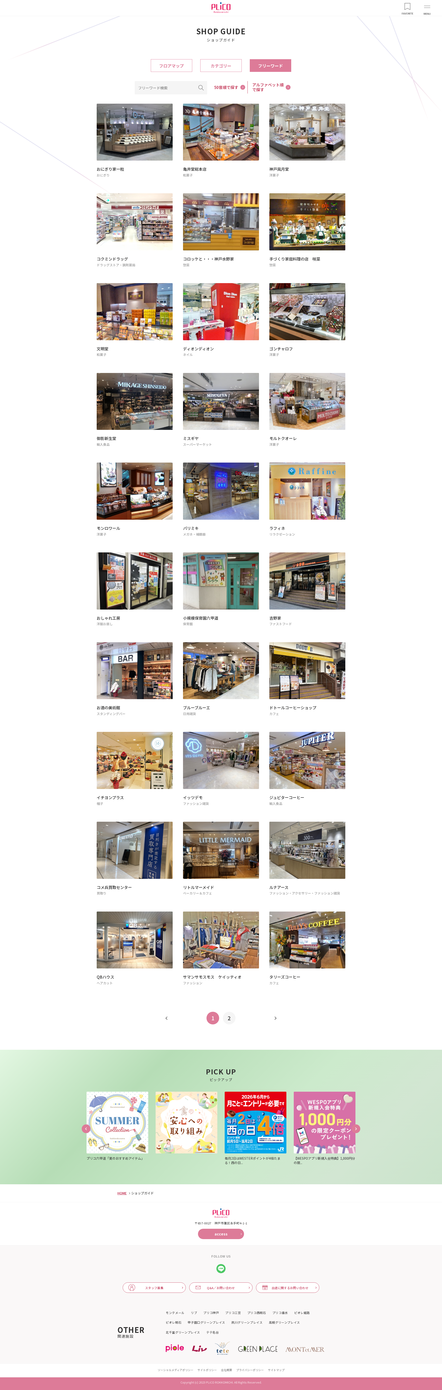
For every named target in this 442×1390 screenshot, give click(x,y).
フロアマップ (171, 66)
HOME (122, 1193)
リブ (194, 1313)
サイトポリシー (207, 1370)
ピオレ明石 (173, 1322)
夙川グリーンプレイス (247, 1322)
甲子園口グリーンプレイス (206, 1322)
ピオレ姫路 (302, 1313)
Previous (86, 1128)
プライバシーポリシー (250, 1370)
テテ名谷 (212, 1332)
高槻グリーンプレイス (284, 1322)
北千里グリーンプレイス (183, 1332)
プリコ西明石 (256, 1313)
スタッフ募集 (154, 1288)
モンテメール (175, 1313)
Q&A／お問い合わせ (221, 1288)
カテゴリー (221, 66)
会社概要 (226, 1370)
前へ (166, 1018)
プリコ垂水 (280, 1313)
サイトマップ (276, 1370)
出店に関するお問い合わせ (290, 1288)
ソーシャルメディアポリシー (175, 1370)
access (221, 1234)
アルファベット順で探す (268, 87)
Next (356, 1128)
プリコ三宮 (233, 1313)
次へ (275, 1018)
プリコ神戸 (211, 1313)
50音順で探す (226, 87)
